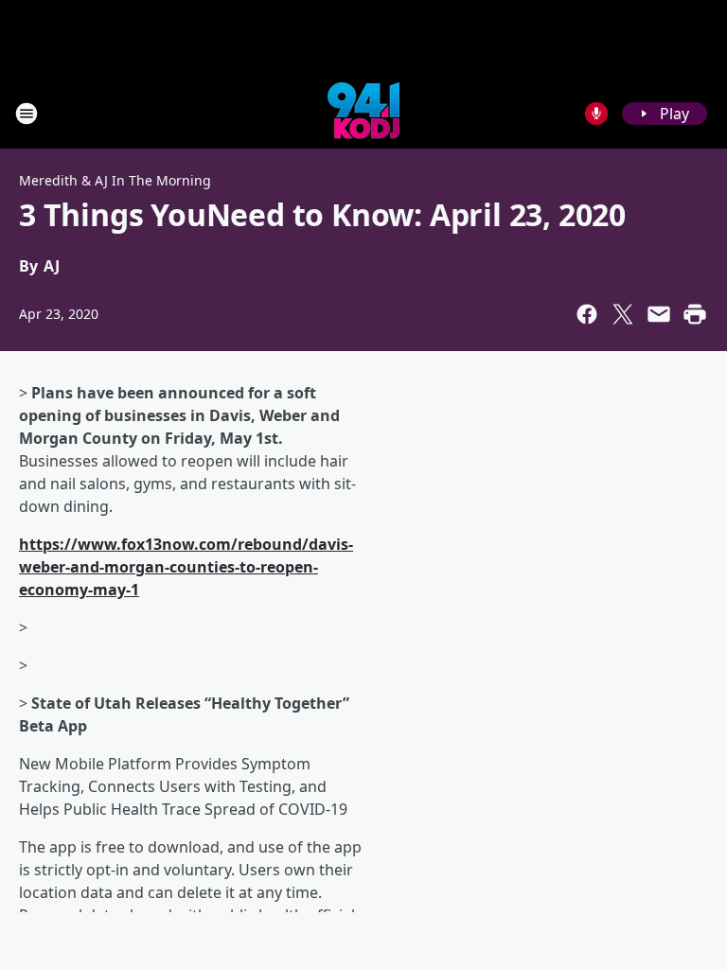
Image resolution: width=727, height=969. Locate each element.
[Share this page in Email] (659, 314)
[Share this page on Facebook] (587, 314)
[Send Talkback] (596, 113)
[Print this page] (695, 314)
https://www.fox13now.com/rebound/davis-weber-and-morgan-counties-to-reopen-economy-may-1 (186, 567)
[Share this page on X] (623, 314)
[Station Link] (363, 113)
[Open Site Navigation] (26, 113)
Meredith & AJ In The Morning (115, 180)
